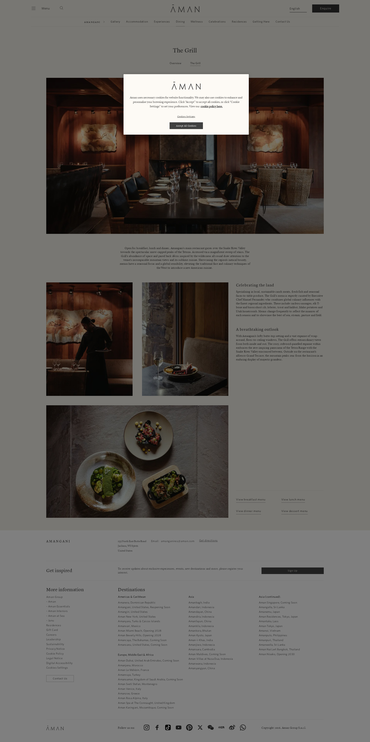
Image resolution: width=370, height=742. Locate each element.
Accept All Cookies (186, 125)
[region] (186, 104)
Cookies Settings (186, 116)
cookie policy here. (212, 106)
